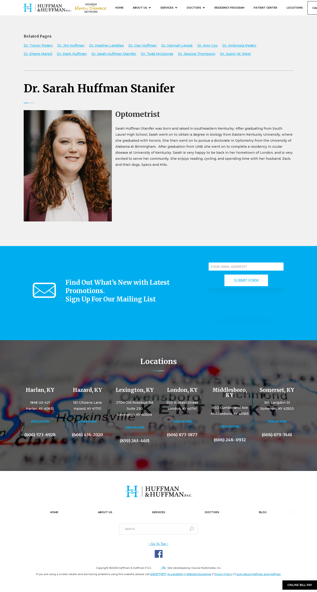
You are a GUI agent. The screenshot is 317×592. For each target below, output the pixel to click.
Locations (295, 7)
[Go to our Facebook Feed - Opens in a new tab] (159, 554)
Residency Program (229, 7)
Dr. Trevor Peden (38, 45)
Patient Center (265, 7)
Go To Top (158, 544)
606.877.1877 (158, 574)
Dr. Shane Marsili (38, 54)
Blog (263, 512)
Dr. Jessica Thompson (196, 54)
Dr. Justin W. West (235, 54)
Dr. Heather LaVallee (106, 45)
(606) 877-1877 (182, 434)
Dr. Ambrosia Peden (239, 45)
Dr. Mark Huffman (72, 54)
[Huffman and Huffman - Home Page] (47, 8)
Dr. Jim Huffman (70, 45)
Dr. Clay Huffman (142, 45)
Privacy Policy (223, 574)
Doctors (194, 7)
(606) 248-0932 (230, 440)
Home (119, 7)
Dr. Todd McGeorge (157, 54)
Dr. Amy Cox (207, 45)
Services (167, 7)
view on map (40, 421)
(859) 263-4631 (135, 440)
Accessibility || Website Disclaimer (189, 574)
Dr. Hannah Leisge (177, 45)
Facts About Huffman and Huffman (258, 574)
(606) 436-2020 (87, 434)
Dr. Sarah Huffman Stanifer (113, 54)
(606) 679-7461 (277, 434)
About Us (140, 7)
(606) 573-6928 (40, 434)
